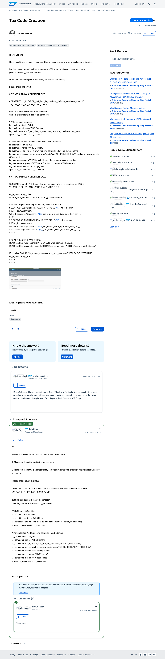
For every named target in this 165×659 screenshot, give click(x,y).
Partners (84, 4)
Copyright (34, 655)
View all (113, 227)
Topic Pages (118, 4)
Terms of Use (22, 655)
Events (94, 4)
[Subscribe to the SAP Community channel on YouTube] (150, 655)
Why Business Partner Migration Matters (128, 108)
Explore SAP (140, 4)
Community (25, 4)
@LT (57, 208)
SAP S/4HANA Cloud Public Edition (22, 45)
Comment (97, 329)
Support (71, 655)
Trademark (61, 655)
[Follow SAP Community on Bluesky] (145, 655)
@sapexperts (15, 319)
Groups (62, 4)
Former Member (25, 33)
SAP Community (15, 10)
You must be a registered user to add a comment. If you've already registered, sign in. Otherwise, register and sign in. (56, 586)
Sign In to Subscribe (141, 20)
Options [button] (154, 21)
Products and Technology (44, 4)
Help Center (105, 4)
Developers (73, 4)
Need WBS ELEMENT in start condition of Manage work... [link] (95, 10)
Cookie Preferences (86, 655)
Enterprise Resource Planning (54, 10)
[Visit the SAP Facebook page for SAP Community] (140, 655)
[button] (145, 33)
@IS (40, 214)
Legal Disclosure (48, 655)
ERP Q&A (70, 10)
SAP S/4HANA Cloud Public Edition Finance (53, 45)
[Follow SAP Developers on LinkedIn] (154, 655)
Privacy (12, 655)
